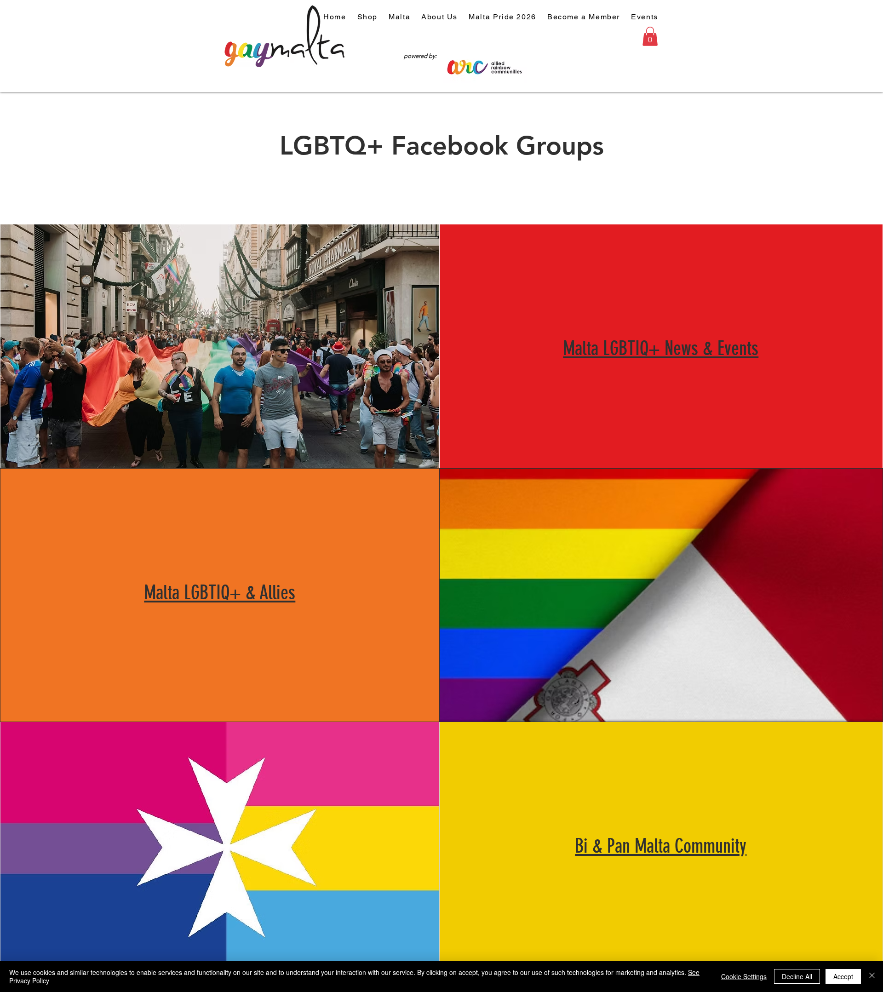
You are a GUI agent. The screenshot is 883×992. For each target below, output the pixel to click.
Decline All (797, 976)
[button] (650, 36)
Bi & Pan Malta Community (660, 846)
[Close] (871, 976)
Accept (843, 976)
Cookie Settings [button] (744, 976)
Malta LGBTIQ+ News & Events (660, 348)
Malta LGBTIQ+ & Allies (219, 592)
